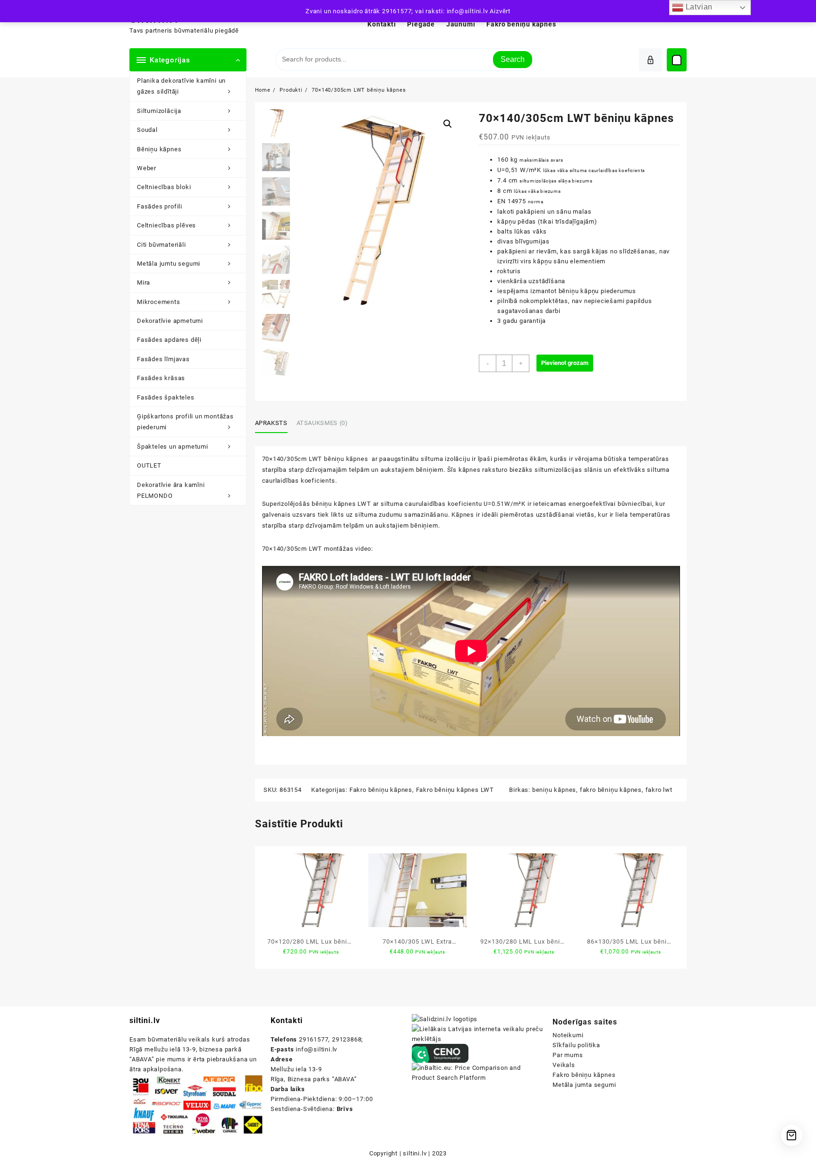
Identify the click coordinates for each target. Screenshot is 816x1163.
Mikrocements (158, 301)
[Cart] (676, 60)
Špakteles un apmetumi (172, 446)
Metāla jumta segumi (584, 1084)
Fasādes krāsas (161, 378)
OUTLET (149, 465)
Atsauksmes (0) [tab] (322, 422)
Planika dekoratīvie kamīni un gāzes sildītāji (181, 86)
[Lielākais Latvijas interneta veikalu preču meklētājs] (479, 1033)
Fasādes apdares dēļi (169, 339)
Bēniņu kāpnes (159, 149)
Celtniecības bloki (164, 187)
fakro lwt (659, 789)
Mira (143, 282)
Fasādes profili (159, 206)
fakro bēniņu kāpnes (611, 789)
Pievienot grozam (564, 362)
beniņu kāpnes (554, 789)
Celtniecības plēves (166, 225)
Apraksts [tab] (271, 422)
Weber (146, 168)
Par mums (567, 1055)
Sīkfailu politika (576, 1045)
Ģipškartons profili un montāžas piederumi (185, 422)
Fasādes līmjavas (163, 359)
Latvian (698, 7)
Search (513, 59)
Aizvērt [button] (500, 11)
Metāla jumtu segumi (168, 263)
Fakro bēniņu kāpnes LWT (455, 789)
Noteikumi (567, 1035)
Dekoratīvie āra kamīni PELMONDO (171, 490)
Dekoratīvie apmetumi (170, 320)
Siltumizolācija (159, 110)
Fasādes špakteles (166, 397)
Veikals (563, 1064)
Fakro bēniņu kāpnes (380, 789)
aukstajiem (391, 525)
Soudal (147, 129)
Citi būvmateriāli (161, 244)
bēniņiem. (425, 525)
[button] (447, 123)
